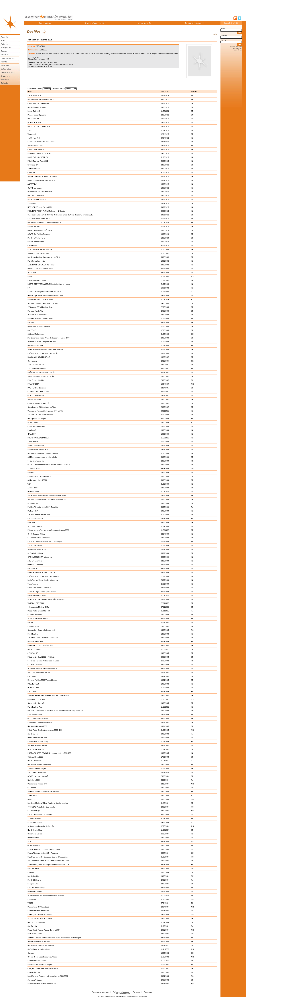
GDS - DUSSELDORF (36, 395)
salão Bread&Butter (35, 561)
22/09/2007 (165, 372)
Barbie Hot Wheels (34, 649)
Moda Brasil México (35, 891)
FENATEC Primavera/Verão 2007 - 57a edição (45, 542)
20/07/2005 (165, 672)
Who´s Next (32, 272)
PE (192, 845)
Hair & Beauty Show (35, 830)
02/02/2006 (165, 561)
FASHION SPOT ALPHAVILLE (39, 357)
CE (192, 334)
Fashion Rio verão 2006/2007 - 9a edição (43, 507)
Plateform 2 (32, 430)
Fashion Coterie (33, 626)
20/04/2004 (165, 911)
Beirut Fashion (33, 634)
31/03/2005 (165, 730)
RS (192, 276)
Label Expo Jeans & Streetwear (39, 588)
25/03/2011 (165, 149)
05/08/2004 (165, 853)
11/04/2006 (165, 530)
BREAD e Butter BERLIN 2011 (39, 126)
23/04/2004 (165, 907)
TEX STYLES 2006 (35, 545)
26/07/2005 (165, 661)
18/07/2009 (165, 261)
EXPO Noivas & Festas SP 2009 (40, 249)
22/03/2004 (165, 938)
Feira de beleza (33, 868)
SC (192, 115)
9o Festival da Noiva (35, 553)
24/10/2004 (165, 780)
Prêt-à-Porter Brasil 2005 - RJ (39, 611)
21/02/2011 (165, 172)
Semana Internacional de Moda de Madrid (43, 453)
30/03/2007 (165, 392)
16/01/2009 (165, 288)
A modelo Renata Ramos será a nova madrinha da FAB (48, 695)
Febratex (31, 472)
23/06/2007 (165, 380)
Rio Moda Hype (33, 503)
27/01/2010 (165, 246)
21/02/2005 (165, 749)
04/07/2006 (165, 495)
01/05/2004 (165, 899)
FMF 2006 (31, 522)
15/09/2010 (165, 230)
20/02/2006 (165, 549)
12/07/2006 (165, 488)
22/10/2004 (165, 784)
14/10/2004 (165, 791)
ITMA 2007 (31, 434)
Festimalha (32, 899)
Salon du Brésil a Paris (36, 445)
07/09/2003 (165, 964)
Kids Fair (31, 872)
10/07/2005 (165, 684)
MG (192, 384)
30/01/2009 (165, 269)
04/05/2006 (165, 518)
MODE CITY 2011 (34, 122)
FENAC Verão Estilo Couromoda (40, 815)
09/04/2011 (165, 138)
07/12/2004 (165, 768)
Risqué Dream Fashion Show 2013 (40, 99)
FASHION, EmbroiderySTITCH (39, 153)
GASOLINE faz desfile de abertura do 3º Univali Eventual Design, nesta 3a (55, 711)
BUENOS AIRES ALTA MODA (38, 438)
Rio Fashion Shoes (35, 822)
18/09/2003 (165, 953)
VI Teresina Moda (34, 818)
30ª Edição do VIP (34, 399)
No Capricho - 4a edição (37, 419)
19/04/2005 (165, 722)
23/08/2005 (165, 642)
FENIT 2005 (32, 692)
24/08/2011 (165, 115)
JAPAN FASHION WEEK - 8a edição (41, 265)
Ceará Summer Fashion (36, 426)
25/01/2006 (165, 584)
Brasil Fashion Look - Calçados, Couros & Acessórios (48, 857)
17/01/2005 (165, 757)
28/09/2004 (165, 807)
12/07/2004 (165, 861)
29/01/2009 (165, 272)
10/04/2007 (165, 384)
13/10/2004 (165, 795)
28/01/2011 (165, 215)
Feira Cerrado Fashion (36, 380)
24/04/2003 (165, 984)
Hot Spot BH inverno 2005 (37, 726)
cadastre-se (237, 48)
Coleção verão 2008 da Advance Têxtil (42, 407)
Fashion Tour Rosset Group (38, 741)
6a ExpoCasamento (35, 615)
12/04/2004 (165, 914)
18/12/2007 (165, 357)
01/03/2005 (165, 741)
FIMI (29, 288)
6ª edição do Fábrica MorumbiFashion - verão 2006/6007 (49, 465)
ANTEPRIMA (32, 184)
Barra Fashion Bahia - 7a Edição (40, 964)
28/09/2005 (165, 618)
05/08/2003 (165, 972)
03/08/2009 (165, 257)
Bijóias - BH (32, 799)
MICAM (30, 622)
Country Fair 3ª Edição (36, 149)
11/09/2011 (165, 111)
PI (192, 818)
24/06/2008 (165, 322)
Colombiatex (32, 246)
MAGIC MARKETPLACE (37, 199)
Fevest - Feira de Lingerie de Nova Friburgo (44, 849)
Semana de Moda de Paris (37, 745)
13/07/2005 (165, 680)
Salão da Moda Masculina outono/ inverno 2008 (45, 349)
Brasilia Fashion (33, 876)
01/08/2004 (165, 857)
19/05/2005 (165, 703)
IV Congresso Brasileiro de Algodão (41, 826)
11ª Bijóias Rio (33, 795)
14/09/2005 (165, 630)
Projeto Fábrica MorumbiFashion (40, 722)
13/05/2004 (165, 891)
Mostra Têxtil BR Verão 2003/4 (39, 907)
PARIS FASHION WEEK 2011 (38, 157)
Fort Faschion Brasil (35, 518)
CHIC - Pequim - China (36, 534)
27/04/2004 (165, 903)
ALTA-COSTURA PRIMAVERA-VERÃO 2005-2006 (46, 599)
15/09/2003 (165, 957)
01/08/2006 (165, 484)
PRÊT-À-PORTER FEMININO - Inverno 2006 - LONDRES (49, 753)
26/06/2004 (165, 868)
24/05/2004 (165, 884)
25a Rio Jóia (32, 926)
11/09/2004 (165, 830)
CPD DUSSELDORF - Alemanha (40, 557)
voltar (215, 34)
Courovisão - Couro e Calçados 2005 (41, 630)
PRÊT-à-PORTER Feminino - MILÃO (41, 372)
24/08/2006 (165, 461)
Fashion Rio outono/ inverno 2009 (40, 299)
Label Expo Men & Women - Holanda (41, 572)
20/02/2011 (165, 176)
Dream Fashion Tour (35, 345)
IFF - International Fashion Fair (39, 672)
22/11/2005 (165, 603)
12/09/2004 (165, 826)
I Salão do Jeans (34, 469)
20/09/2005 (165, 626)
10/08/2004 (165, 849)
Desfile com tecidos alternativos (39, 765)
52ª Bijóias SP (33, 165)
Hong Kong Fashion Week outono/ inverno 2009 (45, 296)
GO (192, 826)
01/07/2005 (165, 688)
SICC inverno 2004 (35, 934)
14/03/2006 (165, 538)
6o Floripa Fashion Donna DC (39, 538)
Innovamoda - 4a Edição (37, 768)
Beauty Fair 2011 (34, 111)
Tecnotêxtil (31, 134)
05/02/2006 (165, 553)
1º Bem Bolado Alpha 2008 (37, 315)
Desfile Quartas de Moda (37, 107)
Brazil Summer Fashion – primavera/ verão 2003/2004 (48, 976)
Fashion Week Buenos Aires (38, 449)
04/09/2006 (165, 449)
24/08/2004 (165, 841)
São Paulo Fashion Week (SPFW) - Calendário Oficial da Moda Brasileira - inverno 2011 (60, 215)
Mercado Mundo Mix (35, 311)
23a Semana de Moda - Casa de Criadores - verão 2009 (48, 338)
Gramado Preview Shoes (37, 699)
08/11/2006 (165, 411)
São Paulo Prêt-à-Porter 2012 (38, 219)
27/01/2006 (165, 576)
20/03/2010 (165, 242)
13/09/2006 (165, 434)
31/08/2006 (165, 453)
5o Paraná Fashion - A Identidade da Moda (43, 661)
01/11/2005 (165, 611)
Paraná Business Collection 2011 (40, 192)
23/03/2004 (165, 930)
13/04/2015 (165, 96)
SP (192, 96)
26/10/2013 (165, 99)
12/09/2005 (165, 634)
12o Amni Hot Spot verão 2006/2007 (41, 415)
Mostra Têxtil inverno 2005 (37, 784)
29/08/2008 (165, 311)
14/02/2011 (165, 188)
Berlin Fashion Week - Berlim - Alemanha (43, 580)
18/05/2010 (165, 234)
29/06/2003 (165, 980)
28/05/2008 (165, 338)
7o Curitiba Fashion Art (36, 461)
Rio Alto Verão (33, 422)
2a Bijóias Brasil (33, 884)
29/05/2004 (165, 880)
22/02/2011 (165, 165)
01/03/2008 (165, 345)
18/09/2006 (165, 430)
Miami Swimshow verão (36, 261)
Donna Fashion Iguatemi (37, 115)
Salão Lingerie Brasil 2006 (37, 480)
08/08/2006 (165, 472)
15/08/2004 (165, 845)
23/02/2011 (165, 161)
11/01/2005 (165, 761)
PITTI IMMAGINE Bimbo (37, 280)
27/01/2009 (165, 276)
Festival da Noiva (34, 226)
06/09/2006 (165, 442)
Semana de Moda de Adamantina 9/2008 (42, 303)
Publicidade (148, 992)
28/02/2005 (165, 745)
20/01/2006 (165, 592)
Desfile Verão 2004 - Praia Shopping (41, 945)
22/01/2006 (165, 588)
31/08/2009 (165, 253)
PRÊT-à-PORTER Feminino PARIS (40, 269)
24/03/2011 (165, 153)
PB (192, 895)
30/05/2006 (165, 511)
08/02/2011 (165, 211)
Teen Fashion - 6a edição (37, 365)
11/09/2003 (165, 961)
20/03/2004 (165, 941)
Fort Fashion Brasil (35, 715)
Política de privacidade (121, 992)
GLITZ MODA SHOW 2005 (38, 718)
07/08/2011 (165, 119)
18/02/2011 (165, 180)
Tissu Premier (33, 442)
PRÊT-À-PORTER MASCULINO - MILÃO (43, 353)
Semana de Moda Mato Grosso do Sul (42, 984)
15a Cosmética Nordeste (37, 772)
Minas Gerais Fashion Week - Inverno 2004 (44, 930)
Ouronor (31, 953)
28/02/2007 (165, 407)
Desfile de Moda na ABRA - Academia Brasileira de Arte (48, 803)
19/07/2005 (165, 676)
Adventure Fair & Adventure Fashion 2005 (43, 638)
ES (192, 903)
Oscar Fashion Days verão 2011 (40, 230)
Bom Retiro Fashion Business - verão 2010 (44, 257)
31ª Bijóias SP (33, 653)
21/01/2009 (165, 284)
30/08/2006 (165, 457)
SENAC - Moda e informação (38, 776)
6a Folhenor (32, 788)
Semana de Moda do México (38, 911)
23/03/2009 (165, 265)
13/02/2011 (165, 199)
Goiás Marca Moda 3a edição (38, 949)
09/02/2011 (165, 203)
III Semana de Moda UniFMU (38, 607)
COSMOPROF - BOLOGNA (38, 392)
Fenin (30, 276)
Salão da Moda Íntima (35, 334)
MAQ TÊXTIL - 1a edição (37, 388)
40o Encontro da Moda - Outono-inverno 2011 (45, 222)
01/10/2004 (165, 803)
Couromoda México (35, 834)
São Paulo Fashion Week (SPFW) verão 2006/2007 (47, 499)
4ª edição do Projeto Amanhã (38, 403)
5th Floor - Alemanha (35, 565)
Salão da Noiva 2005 (35, 757)
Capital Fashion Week (36, 242)
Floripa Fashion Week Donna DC (40, 476)
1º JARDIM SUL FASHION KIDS (40, 918)
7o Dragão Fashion (35, 526)
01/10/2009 (165, 249)
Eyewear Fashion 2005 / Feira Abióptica (42, 680)
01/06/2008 (165, 334)
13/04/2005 (165, 726)
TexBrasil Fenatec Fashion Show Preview (43, 791)
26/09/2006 (165, 426)
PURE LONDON (34, 119)
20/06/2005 (165, 692)
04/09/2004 (165, 838)
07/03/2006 (165, 542)
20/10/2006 (165, 419)
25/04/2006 (165, 522)
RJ (192, 292)
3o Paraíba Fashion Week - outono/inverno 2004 (46, 895)
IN (192, 119)
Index (30, 130)
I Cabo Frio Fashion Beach (37, 618)
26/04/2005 (165, 718)
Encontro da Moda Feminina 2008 (40, 319)
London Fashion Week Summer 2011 (41, 180)
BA (192, 518)
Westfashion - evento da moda (39, 941)
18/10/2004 (165, 788)
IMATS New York (34, 138)
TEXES (30, 903)
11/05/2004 (165, 895)
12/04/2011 (165, 130)
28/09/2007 (165, 369)
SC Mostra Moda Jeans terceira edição (42, 457)
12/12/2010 (165, 226)
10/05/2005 (165, 711)
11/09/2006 (165, 438)
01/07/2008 (165, 319)
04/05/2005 (165, 715)
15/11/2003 (165, 945)
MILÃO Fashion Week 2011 (38, 161)
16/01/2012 (165, 103)
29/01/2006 (165, 565)
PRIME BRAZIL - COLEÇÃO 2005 (40, 645)
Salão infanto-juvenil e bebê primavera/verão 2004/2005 (48, 865)
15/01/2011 (165, 219)
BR (192, 345)
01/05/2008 (165, 342)
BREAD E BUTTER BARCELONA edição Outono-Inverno (49, 284)
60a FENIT (32, 330)
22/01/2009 (165, 280)
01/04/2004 (165, 922)
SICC (29, 841)
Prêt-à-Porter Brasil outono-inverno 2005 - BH (45, 730)
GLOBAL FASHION (35, 665)
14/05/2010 (165, 238)
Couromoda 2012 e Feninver (38, 103)
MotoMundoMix (33, 838)
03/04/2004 (165, 918)
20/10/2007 (165, 361)
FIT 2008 (31, 322)
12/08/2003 (165, 968)
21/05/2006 (165, 515)
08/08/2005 (165, 657)
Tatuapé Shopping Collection (38, 253)
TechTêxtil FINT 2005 (36, 603)
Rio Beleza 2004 (34, 780)
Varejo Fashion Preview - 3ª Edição (41, 376)
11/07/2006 (165, 492)
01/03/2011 (165, 157)
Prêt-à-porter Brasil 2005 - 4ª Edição (41, 657)
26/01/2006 (165, 580)
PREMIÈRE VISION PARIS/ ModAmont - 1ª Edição (46, 211)
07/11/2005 (165, 607)
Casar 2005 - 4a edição (36, 703)
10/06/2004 (165, 876)
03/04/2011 (165, 142)
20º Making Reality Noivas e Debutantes (42, 176)
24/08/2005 (165, 638)
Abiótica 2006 (32, 488)
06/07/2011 (165, 126)
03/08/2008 (165, 315)
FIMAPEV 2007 (33, 384)
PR (192, 192)
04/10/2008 (165, 303)
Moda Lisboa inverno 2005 (37, 738)
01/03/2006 (165, 545)
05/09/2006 (165, 445)
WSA (29, 484)
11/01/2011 (165, 222)
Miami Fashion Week (35, 707)
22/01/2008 (165, 349)
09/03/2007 (165, 395)
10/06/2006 (165, 503)
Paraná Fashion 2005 (35, 642)
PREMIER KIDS (33, 684)
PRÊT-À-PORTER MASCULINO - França (43, 576)
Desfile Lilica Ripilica (35, 761)
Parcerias (136, 992)
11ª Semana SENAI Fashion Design (41, 307)
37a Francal (32, 676)
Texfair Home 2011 (34, 169)
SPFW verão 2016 (34, 96)
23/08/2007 (165, 376)
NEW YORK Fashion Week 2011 (40, 207)
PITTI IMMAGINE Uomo (36, 595)
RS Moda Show (33, 492)
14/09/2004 (165, 822)
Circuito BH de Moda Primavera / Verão (42, 957)
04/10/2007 (165, 365)
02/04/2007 (165, 388)
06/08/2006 (165, 480)
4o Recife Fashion (34, 845)
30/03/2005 (165, 734)
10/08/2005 (165, 653)
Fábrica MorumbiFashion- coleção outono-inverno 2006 (48, 530)
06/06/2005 (165, 695)
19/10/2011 (165, 107)
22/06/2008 (165, 326)
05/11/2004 (165, 772)
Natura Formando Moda (36, 922)
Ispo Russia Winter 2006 (37, 549)
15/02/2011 (165, 184)
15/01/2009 (165, 292)
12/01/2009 (165, 296)
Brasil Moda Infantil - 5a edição (39, 326)
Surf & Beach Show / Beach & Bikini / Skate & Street (47, 495)
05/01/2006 (165, 599)
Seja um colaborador (122, 994)
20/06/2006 (165, 499)
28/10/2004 (165, 776)
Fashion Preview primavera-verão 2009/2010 (44, 292)
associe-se (238, 50)
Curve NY (31, 172)
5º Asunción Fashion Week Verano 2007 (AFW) (45, 411)
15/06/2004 (165, 872)
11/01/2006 (165, 595)
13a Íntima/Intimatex (35, 980)
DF (192, 242)
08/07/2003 (165, 976)
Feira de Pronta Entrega (36, 888)
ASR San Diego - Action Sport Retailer (42, 592)
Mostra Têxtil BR (34, 972)
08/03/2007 (165, 399)
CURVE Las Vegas (35, 188)
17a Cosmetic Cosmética (37, 369)
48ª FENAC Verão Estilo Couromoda (41, 807)
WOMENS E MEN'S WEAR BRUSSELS (42, 668)
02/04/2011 (165, 146)
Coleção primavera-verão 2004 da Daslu (43, 968)
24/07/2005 (165, 665)
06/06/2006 (165, 507)
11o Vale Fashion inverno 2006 (39, 515)
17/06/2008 (165, 330)
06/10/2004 (165, 799)
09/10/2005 (165, 615)
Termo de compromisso (100, 992)
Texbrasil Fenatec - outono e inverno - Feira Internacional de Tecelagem (54, 938)
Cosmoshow (32, 361)
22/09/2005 (165, 622)
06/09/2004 (165, 834)
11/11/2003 (165, 949)
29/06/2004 (165, 865)
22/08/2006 (165, 465)
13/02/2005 (165, 753)
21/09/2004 (165, 818)
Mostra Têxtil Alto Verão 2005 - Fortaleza (43, 853)
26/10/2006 (165, 415)
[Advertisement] (123, 7)
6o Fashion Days (34, 811)
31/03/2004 (165, 926)
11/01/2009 (165, 299)
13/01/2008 (165, 353)
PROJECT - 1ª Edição (36, 196)
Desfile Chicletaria (34, 880)
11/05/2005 (165, 707)
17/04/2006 (165, 526)
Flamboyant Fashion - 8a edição (39, 914)
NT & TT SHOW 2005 (36, 749)
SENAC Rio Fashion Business (39, 234)
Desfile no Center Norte (36, 238)
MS (192, 984)
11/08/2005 (165, 649)
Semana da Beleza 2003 (37, 961)
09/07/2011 (165, 122)
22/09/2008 (165, 307)
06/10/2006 (165, 422)
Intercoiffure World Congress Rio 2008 (42, 342)
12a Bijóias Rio (33, 734)
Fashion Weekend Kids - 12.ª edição (41, 142)
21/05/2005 (165, 699)
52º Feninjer (32, 203)
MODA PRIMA (33, 511)
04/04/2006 (165, 534)
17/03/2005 (165, 738)
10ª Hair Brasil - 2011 (35, 146)
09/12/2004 (165, 765)
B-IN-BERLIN (32, 568)
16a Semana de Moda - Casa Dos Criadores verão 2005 (49, 861)
